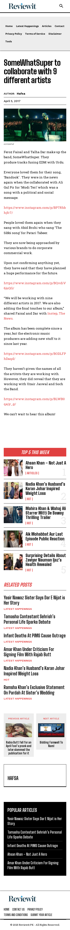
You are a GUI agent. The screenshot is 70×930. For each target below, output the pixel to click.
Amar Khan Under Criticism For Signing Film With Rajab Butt (29, 652)
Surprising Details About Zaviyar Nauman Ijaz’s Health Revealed (46, 560)
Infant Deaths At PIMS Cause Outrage (35, 635)
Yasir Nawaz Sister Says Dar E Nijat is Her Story (34, 600)
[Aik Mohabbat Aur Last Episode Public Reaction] (13, 538)
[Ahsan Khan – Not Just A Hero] (13, 467)
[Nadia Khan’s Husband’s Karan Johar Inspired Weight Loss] (13, 490)
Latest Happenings (18, 609)
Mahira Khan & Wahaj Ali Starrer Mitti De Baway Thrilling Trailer (46, 513)
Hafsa (21, 93)
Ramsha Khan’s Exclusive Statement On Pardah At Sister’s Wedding (34, 690)
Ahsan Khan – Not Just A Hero (46, 465)
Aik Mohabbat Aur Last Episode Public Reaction (45, 536)
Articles (32, 473)
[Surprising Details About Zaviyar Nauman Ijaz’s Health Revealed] (13, 561)
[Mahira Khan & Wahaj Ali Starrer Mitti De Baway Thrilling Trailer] (13, 514)
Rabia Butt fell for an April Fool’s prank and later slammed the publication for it (18, 748)
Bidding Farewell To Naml (51, 744)
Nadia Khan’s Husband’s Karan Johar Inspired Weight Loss (45, 489)
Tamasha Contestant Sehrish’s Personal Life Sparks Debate (29, 619)
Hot (29, 498)
